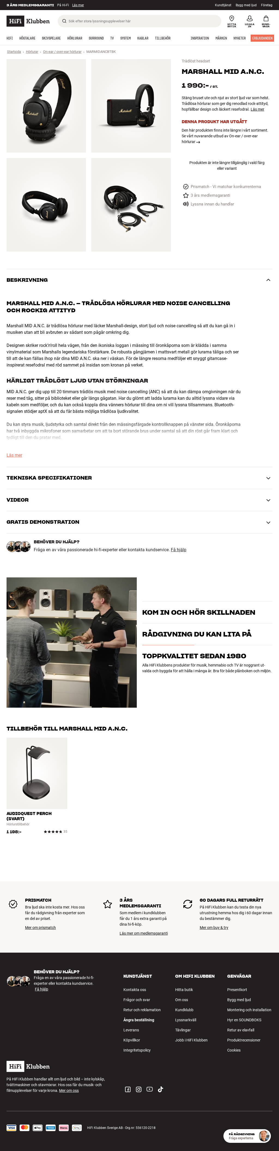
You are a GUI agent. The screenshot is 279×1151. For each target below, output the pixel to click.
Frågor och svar (136, 1000)
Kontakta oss (134, 990)
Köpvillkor (131, 1040)
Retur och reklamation (142, 1010)
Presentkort (237, 990)
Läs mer (257, 109)
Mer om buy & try (214, 927)
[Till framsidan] (28, 21)
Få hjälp (178, 549)
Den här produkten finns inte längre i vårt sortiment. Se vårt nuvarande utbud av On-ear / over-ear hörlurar (225, 136)
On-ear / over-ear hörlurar (62, 52)
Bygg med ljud (246, 5)
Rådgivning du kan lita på (196, 634)
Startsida (14, 52)
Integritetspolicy (137, 1050)
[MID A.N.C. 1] (46, 106)
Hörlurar (32, 52)
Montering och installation (249, 1010)
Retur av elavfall (240, 1030)
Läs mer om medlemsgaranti (144, 933)
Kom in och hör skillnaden (198, 612)
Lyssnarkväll (185, 1020)
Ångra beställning (138, 1020)
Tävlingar (183, 1030)
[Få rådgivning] (264, 1136)
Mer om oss (69, 1090)
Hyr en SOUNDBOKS (244, 1020)
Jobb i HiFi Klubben (191, 1040)
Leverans (131, 1030)
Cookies (234, 1050)
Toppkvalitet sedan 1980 (194, 656)
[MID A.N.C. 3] (46, 205)
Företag (266, 5)
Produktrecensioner (243, 1040)
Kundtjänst (223, 5)
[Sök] (64, 21)
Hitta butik (184, 990)
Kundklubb (184, 1010)
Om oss (181, 1000)
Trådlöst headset (196, 61)
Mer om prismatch (40, 927)
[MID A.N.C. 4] (131, 205)
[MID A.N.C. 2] (131, 106)
